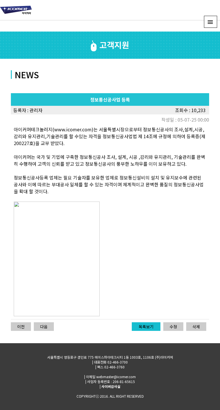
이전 (21, 326)
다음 (44, 326)
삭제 (196, 326)
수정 (173, 326)
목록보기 (146, 326)
